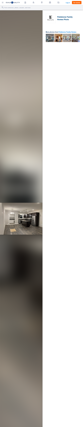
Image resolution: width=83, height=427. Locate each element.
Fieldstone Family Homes (67, 32)
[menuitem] (25, 2)
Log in (68, 3)
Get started (76, 3)
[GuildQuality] (12, 2)
